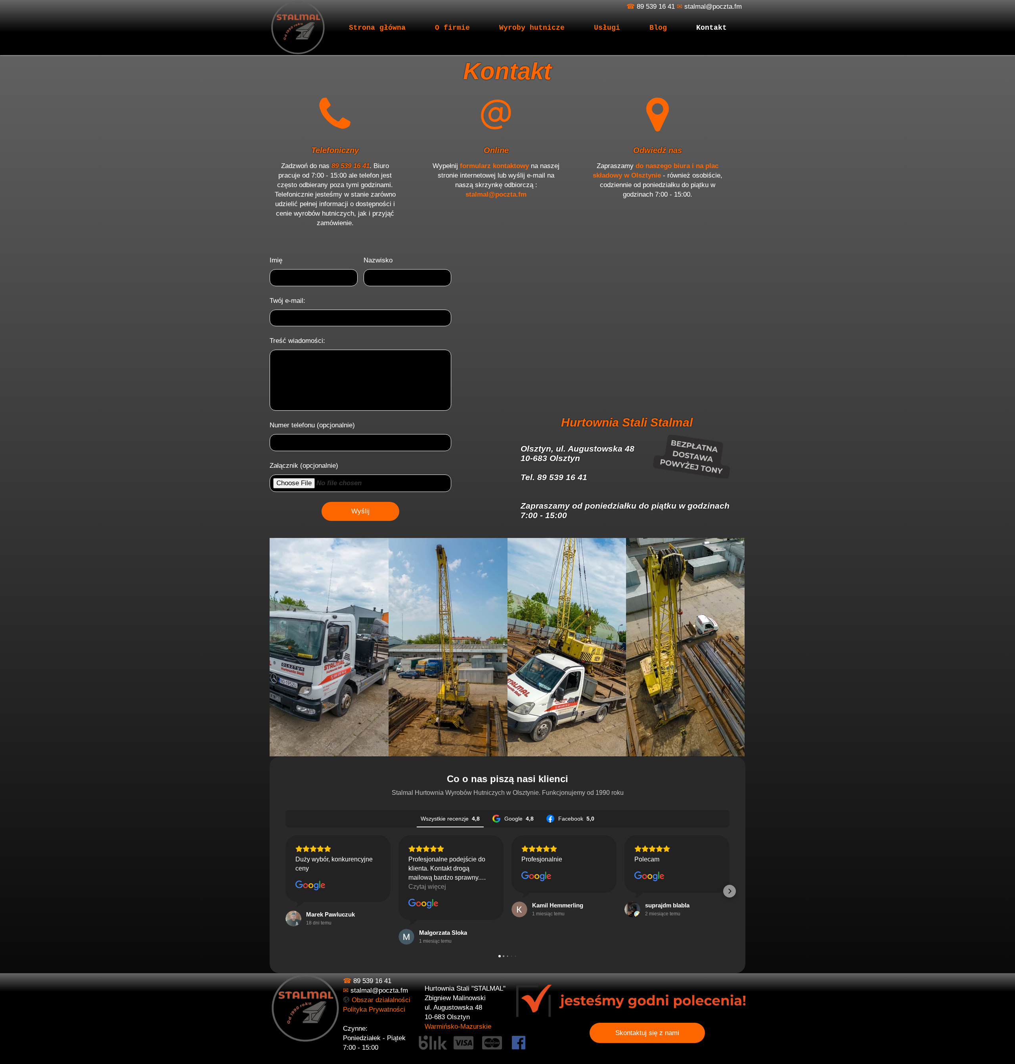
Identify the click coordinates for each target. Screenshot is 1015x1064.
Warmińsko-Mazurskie (458, 1026)
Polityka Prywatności (374, 1009)
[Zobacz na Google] (310, 885)
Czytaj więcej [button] (427, 886)
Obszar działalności (381, 1000)
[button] (285, 891)
